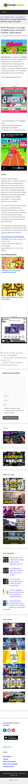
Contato (5, 759)
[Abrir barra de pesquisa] (26, 12)
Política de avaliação (9, 761)
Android (7, 17)
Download (12, 353)
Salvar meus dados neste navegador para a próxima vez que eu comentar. (14, 410)
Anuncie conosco (8, 766)
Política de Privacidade (10, 764)
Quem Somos (7, 756)
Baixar (12, 17)
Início (1, 17)
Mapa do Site (7, 747)
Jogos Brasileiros (20, 17)
